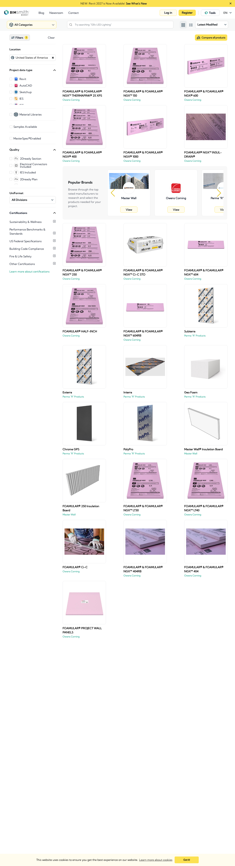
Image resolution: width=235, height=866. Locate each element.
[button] (168, 13)
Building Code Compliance (26, 248)
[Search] (70, 24)
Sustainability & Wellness (25, 222)
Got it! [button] (186, 859)
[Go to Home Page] (21, 13)
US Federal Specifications (25, 241)
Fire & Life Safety (20, 256)
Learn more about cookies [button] (155, 860)
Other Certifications (22, 264)
